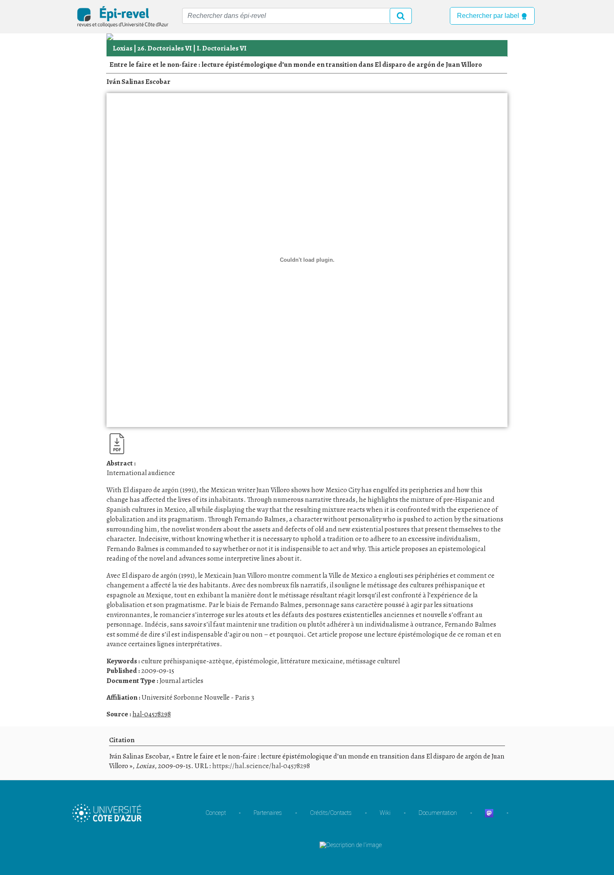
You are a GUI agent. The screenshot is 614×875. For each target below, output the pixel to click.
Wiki (385, 812)
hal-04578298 (151, 714)
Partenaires (268, 812)
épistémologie (256, 661)
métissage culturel (373, 661)
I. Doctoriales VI (221, 48)
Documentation (438, 812)
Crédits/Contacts (331, 812)
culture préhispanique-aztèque (186, 661)
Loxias (122, 48)
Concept (216, 812)
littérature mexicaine (311, 661)
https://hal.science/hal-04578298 (261, 766)
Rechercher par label (489, 15)
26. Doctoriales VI (164, 48)
